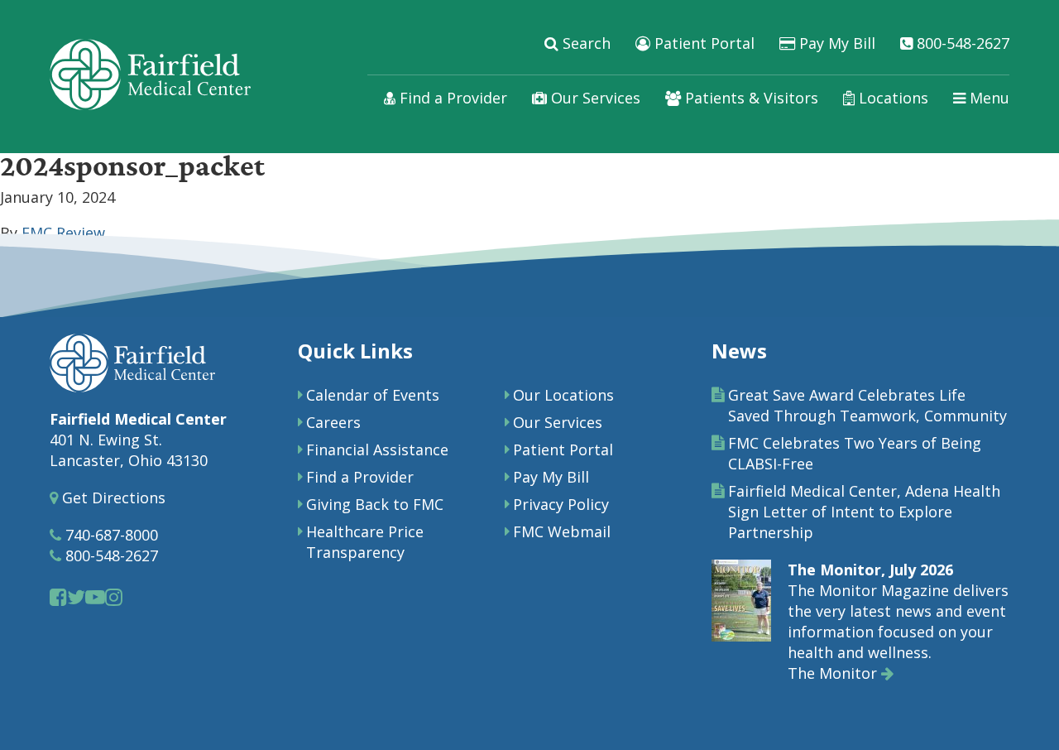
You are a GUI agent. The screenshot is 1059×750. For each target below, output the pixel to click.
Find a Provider (451, 98)
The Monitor (834, 673)
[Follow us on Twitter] (76, 596)
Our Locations (563, 395)
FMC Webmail (562, 531)
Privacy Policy (561, 504)
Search (584, 43)
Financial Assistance (377, 449)
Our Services (593, 98)
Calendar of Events (372, 395)
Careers (333, 422)
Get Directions (111, 497)
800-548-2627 (961, 43)
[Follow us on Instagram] (113, 596)
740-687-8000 (109, 535)
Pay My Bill (835, 43)
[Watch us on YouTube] (95, 596)
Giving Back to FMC (374, 504)
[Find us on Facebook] (58, 596)
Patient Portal (702, 43)
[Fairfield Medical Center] (150, 74)
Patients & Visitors (749, 98)
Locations (891, 98)
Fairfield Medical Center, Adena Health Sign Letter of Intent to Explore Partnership (864, 511)
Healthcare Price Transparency (365, 542)
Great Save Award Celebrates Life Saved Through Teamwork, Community (867, 405)
